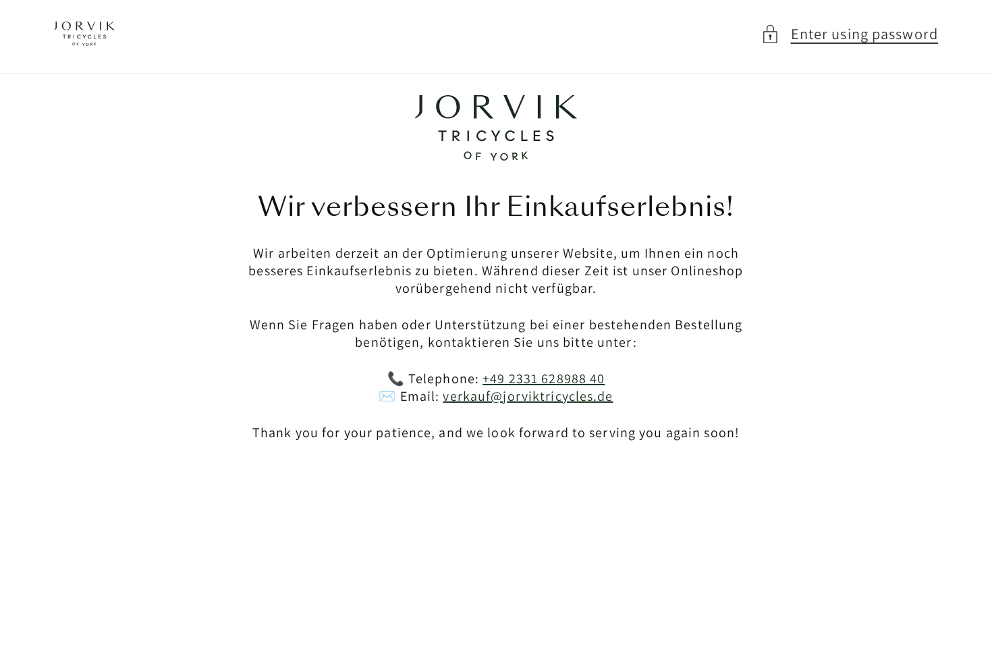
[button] (849, 34)
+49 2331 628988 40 (544, 378)
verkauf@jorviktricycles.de (528, 396)
